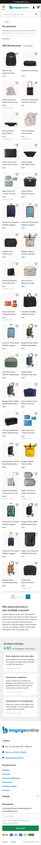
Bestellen (6, 770)
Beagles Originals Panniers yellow (27, 462)
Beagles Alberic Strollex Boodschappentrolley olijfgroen (29, 344)
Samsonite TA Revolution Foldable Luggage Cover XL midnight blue (11, 223)
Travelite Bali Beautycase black (27, 581)
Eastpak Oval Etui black (29, 70)
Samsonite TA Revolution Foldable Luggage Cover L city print (30, 223)
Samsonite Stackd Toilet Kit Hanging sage (10, 373)
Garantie (6, 790)
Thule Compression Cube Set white (28, 132)
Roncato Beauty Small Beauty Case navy (29, 402)
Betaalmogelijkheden (11, 778)
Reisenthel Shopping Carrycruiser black (9, 281)
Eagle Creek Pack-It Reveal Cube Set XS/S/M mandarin (8, 313)
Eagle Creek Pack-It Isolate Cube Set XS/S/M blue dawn (28, 431)
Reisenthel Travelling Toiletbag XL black (28, 313)
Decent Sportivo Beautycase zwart (27, 192)
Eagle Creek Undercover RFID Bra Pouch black (29, 552)
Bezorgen (6, 774)
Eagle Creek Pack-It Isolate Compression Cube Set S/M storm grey (28, 491)
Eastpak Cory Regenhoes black (8, 71)
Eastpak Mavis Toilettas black (7, 252)
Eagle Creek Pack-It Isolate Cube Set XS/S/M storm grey (9, 192)
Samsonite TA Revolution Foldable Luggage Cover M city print (11, 344)
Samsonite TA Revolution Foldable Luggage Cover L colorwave (11, 523)
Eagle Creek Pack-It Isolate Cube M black (9, 163)
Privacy (5, 842)
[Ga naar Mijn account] (34, 7)
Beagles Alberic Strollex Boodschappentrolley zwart (29, 523)
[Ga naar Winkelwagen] (38, 7)
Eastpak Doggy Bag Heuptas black (28, 163)
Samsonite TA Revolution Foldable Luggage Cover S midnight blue (11, 552)
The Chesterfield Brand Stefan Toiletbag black (10, 431)
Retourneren (7, 782)
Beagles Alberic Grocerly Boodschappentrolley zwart (10, 462)
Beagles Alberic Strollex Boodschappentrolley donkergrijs (10, 402)
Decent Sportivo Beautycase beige (27, 281)
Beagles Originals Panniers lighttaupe (28, 252)
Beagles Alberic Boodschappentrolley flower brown (9, 581)
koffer (27, 629)
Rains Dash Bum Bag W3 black (8, 132)
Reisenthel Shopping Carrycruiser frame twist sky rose (10, 491)
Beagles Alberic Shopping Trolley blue (28, 373)
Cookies (13, 842)
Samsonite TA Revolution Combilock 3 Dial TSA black (30, 101)
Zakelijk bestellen (9, 786)
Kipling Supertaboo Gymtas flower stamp (10, 101)
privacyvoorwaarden (10, 823)
